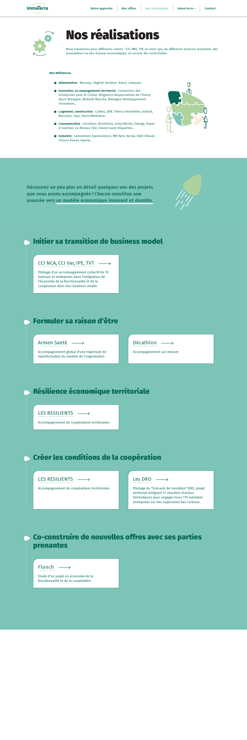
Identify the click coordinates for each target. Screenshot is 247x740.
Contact (210, 8)
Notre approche (102, 8)
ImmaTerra (185, 8)
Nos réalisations (157, 8)
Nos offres (129, 8)
